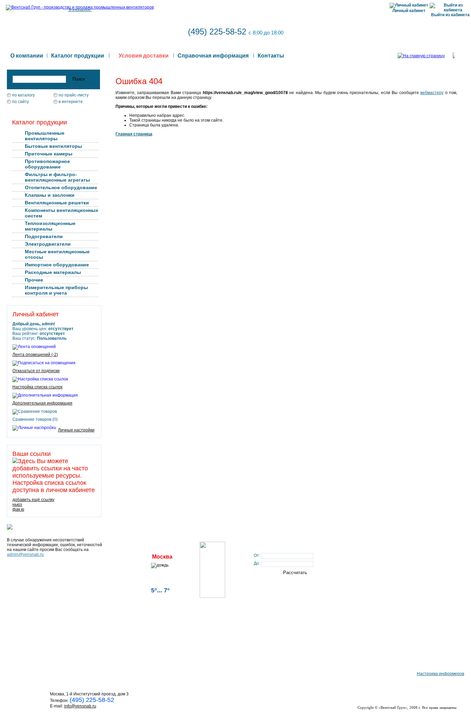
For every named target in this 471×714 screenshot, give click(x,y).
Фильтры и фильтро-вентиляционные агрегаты (57, 177)
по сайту (20, 101)
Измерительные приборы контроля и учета (56, 290)
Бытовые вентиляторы (53, 146)
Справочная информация (213, 56)
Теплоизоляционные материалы (50, 226)
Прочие (34, 280)
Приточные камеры (48, 153)
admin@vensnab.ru (25, 554)
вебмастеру (431, 92)
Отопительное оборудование (61, 187)
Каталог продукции (77, 56)
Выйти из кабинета (450, 14)
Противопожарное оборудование (47, 164)
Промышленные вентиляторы (44, 135)
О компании (26, 56)
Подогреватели (44, 236)
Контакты (271, 56)
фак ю (18, 509)
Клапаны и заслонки (49, 195)
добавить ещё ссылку (33, 499)
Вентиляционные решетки (57, 202)
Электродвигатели (48, 244)
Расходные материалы (53, 272)
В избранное (80, 10)
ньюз (17, 504)
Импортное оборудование (57, 264)
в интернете (71, 101)
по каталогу (23, 95)
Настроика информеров (440, 673)
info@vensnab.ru (80, 706)
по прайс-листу (74, 95)
